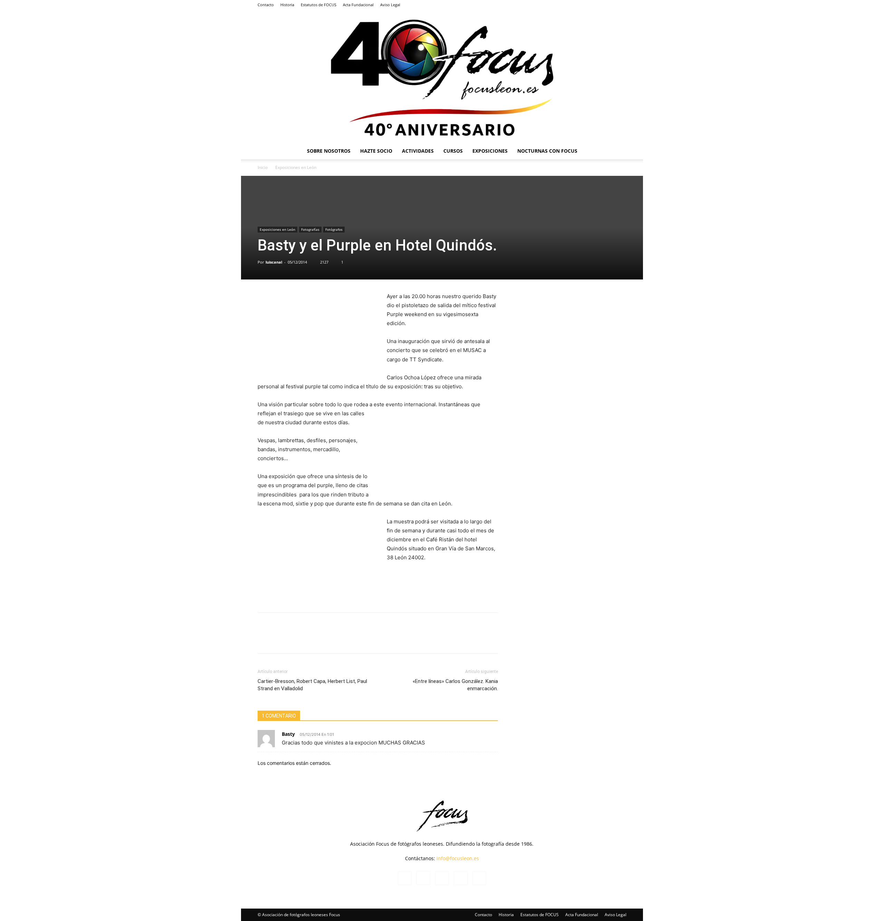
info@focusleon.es (457, 858)
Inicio (263, 167)
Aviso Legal (390, 4)
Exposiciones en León (277, 229)
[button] (618, 151)
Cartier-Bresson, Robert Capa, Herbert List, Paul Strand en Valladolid (312, 685)
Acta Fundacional (358, 4)
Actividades (418, 151)
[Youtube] (621, 5)
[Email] (394, 639)
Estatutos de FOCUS (318, 4)
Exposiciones (490, 151)
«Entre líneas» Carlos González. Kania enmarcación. (455, 685)
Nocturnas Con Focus (547, 151)
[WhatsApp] (314, 639)
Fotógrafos (334, 229)
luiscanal (274, 262)
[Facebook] (575, 5)
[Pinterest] (378, 639)
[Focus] (442, 76)
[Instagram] (587, 5)
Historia (287, 4)
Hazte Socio (376, 151)
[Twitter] (610, 5)
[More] (410, 639)
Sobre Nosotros (328, 151)
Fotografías (310, 229)
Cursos (453, 151)
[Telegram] (362, 639)
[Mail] (598, 5)
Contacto (266, 4)
